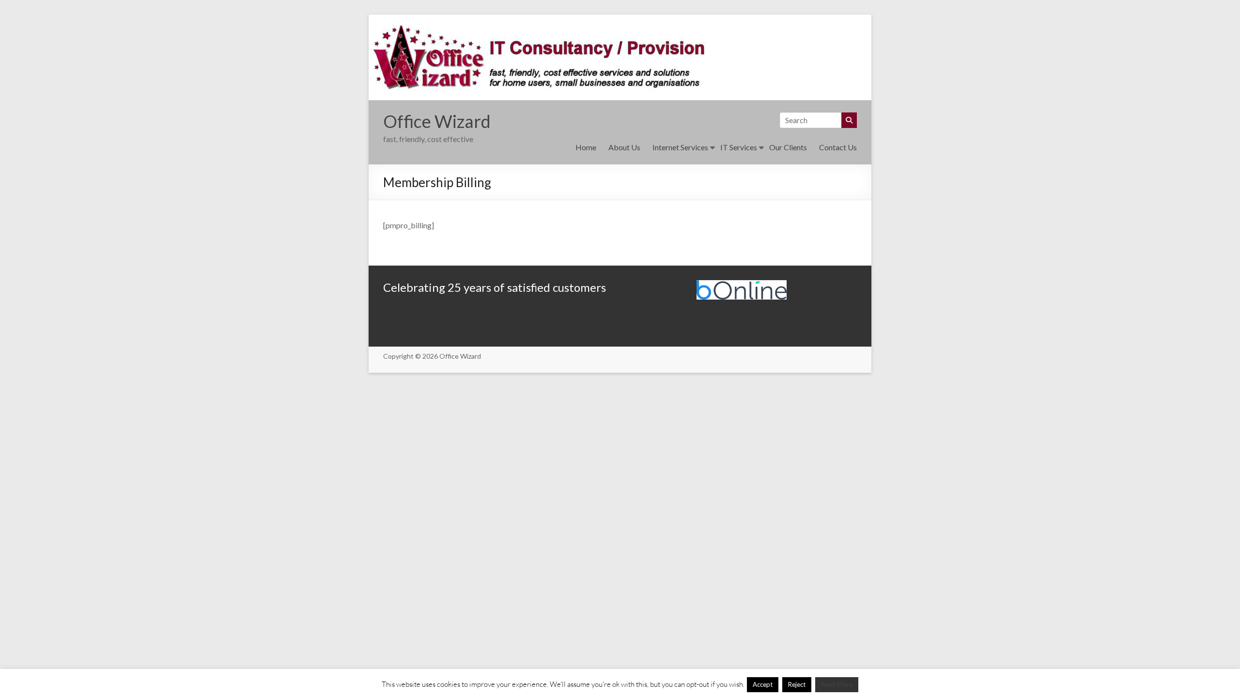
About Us (624, 147)
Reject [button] (797, 684)
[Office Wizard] (620, 21)
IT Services (738, 147)
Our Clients (788, 147)
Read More (836, 684)
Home (585, 147)
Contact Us (838, 147)
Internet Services (680, 147)
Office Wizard (437, 121)
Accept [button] (763, 684)
